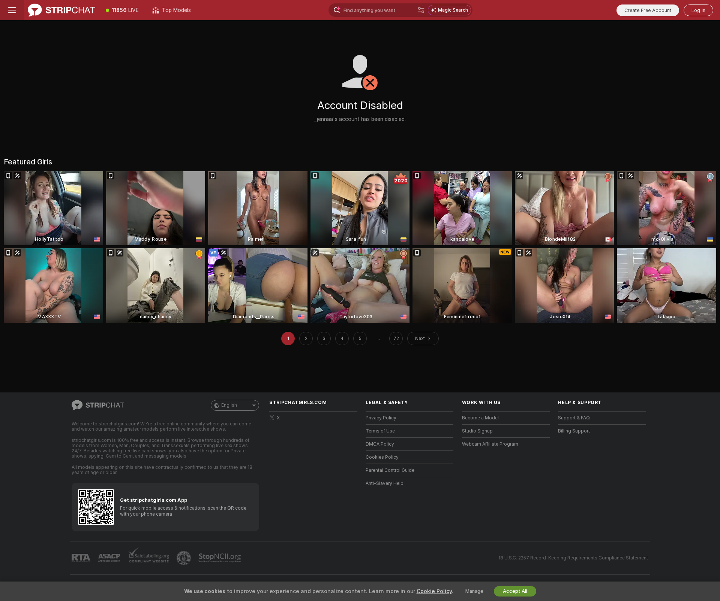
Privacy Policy (381, 418)
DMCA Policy (380, 444)
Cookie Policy (434, 591)
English (229, 405)
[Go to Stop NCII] (220, 557)
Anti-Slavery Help (385, 483)
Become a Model (480, 418)
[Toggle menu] (12, 10)
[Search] (421, 10)
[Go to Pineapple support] (184, 558)
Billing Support (574, 431)
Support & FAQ (574, 418)
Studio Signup (477, 431)
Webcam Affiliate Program (490, 444)
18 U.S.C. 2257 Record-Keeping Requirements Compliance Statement (573, 558)
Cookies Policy (382, 457)
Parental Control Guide (390, 470)
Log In (698, 10)
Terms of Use (380, 431)
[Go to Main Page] (61, 10)
